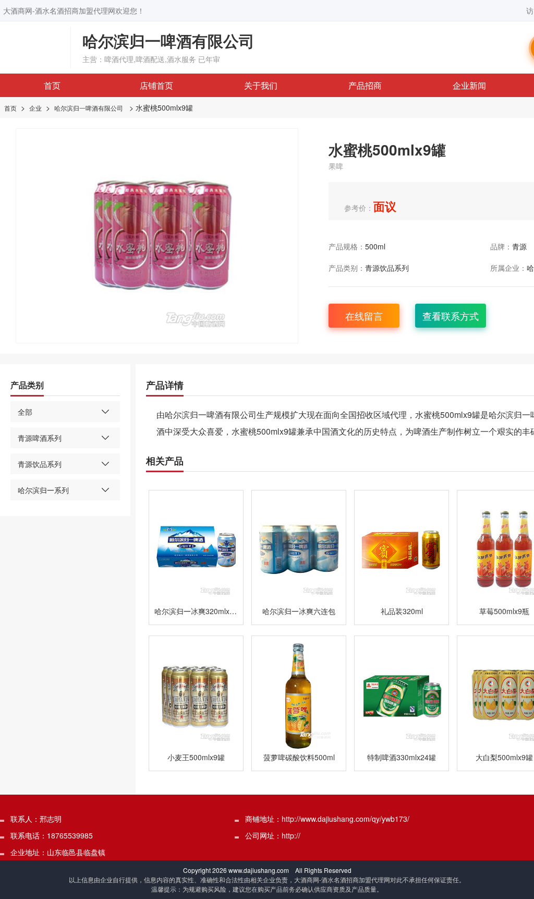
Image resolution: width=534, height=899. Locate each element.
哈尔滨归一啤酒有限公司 (88, 107)
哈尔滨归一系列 (43, 490)
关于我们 (260, 85)
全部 (25, 411)
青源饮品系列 (387, 267)
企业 (35, 107)
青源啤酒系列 (40, 438)
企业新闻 (469, 85)
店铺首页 (156, 85)
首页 (52, 85)
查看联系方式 (450, 315)
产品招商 (365, 85)
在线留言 (364, 315)
